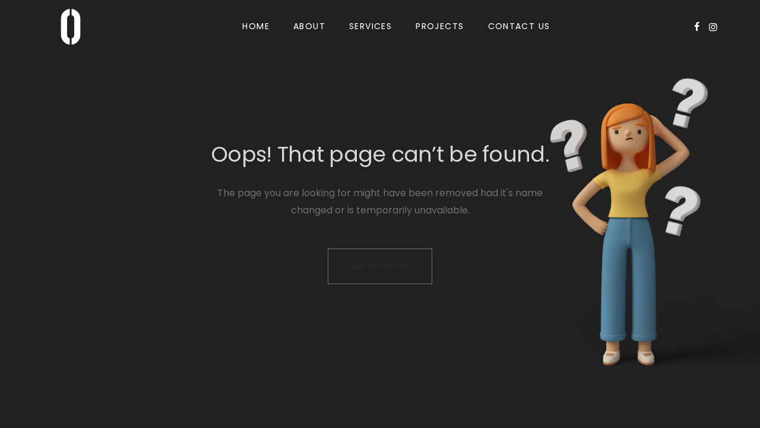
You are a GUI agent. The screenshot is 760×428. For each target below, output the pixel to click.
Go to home (380, 266)
